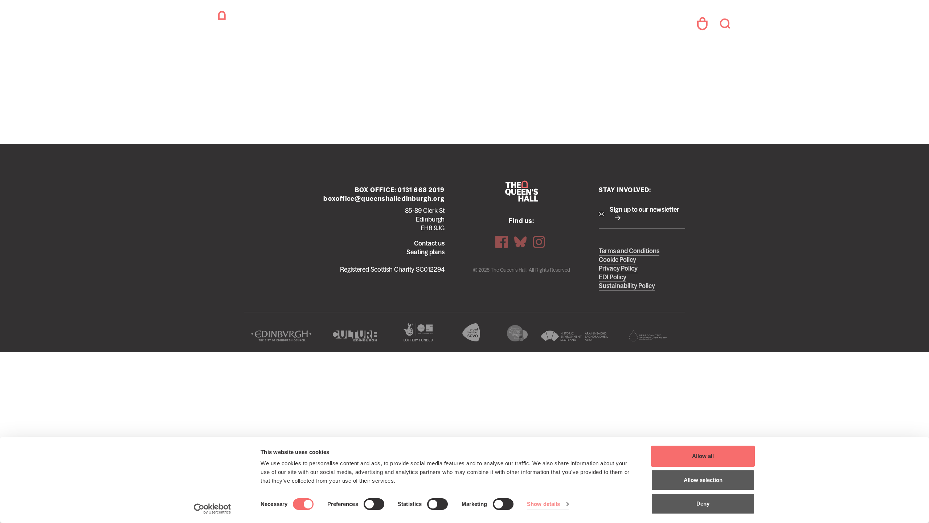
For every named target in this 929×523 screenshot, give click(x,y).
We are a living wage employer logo (517, 333)
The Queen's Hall (247, 23)
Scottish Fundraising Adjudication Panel (647, 336)
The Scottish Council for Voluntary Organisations (471, 332)
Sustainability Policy (627, 285)
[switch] (374, 504)
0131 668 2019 (421, 190)
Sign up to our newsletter (644, 209)
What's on (368, 25)
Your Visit (409, 25)
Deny (702, 503)
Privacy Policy (618, 268)
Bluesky (520, 242)
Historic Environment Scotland (574, 336)
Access (532, 25)
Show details (543, 504)
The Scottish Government (418, 332)
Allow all (703, 456)
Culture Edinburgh (355, 336)
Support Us (452, 25)
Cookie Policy (617, 259)
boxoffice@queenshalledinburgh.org (384, 198)
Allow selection (703, 480)
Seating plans (425, 252)
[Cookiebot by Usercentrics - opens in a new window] (212, 508)
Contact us (429, 243)
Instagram (539, 242)
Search (725, 23)
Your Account (702, 23)
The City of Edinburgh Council (281, 336)
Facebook (501, 242)
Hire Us (565, 25)
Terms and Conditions (629, 251)
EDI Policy (612, 277)
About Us (495, 25)
